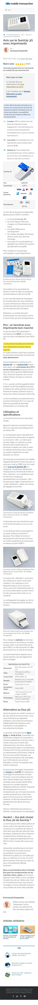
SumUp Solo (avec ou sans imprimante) (18, 93)
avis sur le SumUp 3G (17, 467)
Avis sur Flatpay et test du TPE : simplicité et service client (27, 937)
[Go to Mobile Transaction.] (4, 34)
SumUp (22, 58)
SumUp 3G (21, 219)
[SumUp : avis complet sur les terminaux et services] (10, 927)
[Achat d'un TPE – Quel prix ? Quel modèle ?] (7, 973)
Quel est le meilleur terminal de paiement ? (22, 964)
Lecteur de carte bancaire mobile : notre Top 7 (21, 954)
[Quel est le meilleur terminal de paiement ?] (7, 963)
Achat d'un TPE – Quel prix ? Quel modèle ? (22, 974)
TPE (19, 948)
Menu (9, 10)
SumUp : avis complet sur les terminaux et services (10, 937)
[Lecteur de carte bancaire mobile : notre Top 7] (7, 953)
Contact (29, 992)
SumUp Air (7, 365)
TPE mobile (28, 58)
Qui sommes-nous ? (18, 991)
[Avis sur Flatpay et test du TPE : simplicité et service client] (27, 927)
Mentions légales (21, 992)
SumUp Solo (23, 365)
